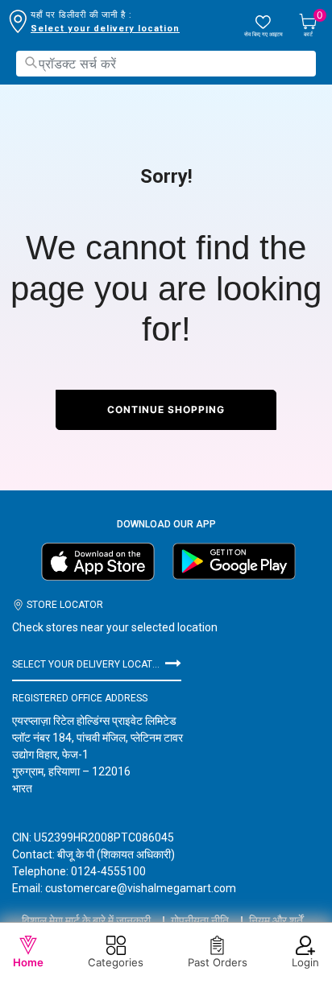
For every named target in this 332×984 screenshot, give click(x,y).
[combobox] (166, 63)
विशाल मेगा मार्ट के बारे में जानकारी (86, 920)
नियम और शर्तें (276, 920)
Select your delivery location (105, 28)
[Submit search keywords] (30, 62)
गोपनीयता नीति (200, 920)
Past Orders (217, 962)
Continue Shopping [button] (166, 409)
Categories (115, 962)
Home (28, 962)
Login (305, 962)
